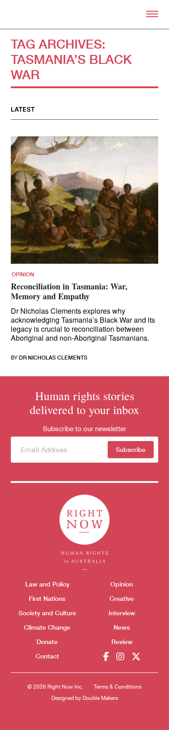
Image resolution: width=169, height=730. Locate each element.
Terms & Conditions (118, 687)
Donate (47, 641)
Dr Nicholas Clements (53, 358)
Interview (122, 613)
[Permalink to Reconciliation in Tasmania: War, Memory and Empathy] (84, 203)
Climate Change (47, 627)
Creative (122, 598)
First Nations (47, 598)
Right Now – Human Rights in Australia (84, 14)
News (122, 627)
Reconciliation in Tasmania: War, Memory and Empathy (69, 291)
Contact (47, 656)
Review (121, 641)
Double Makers (100, 698)
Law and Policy (47, 584)
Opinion (23, 274)
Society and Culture (47, 613)
